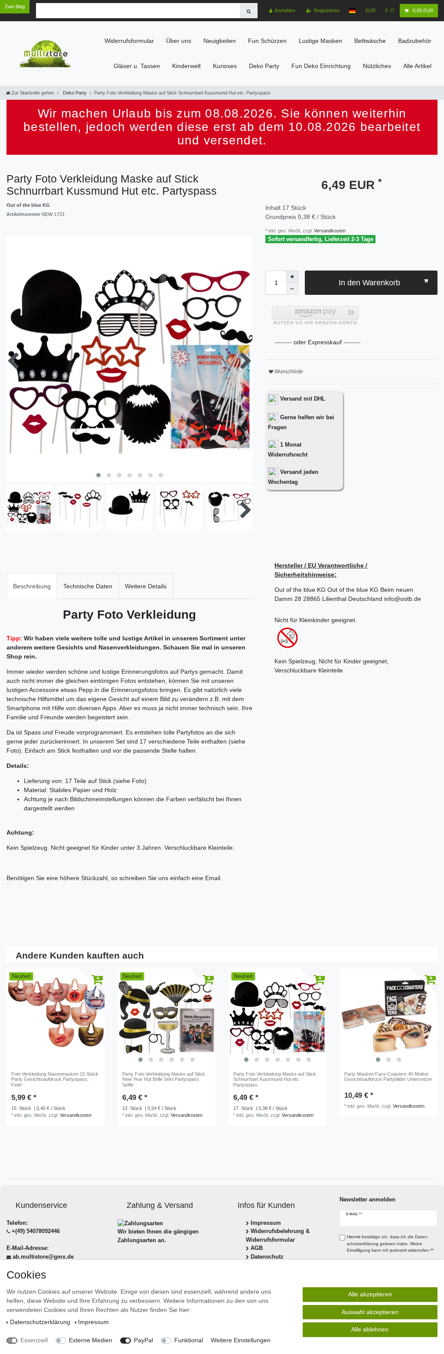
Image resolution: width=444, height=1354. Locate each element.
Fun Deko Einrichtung (321, 65)
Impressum (266, 1223)
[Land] (352, 10)
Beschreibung (32, 586)
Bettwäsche (370, 40)
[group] (166, 1018)
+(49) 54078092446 (36, 1231)
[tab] (32, 586)
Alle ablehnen (369, 1329)
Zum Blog (15, 6)
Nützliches (377, 65)
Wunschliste (288, 372)
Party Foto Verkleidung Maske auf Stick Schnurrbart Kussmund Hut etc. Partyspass (274, 1079)
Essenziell (34, 1340)
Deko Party (264, 65)
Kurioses (225, 65)
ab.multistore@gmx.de (43, 1256)
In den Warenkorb (369, 282)
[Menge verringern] (292, 289)
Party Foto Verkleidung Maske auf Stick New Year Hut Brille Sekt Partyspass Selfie (163, 1079)
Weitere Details (145, 586)
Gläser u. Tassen (137, 65)
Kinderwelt (186, 65)
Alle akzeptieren (370, 1294)
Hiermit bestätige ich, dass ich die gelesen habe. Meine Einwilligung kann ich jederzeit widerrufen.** (390, 1243)
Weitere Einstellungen (241, 1340)
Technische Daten (87, 586)
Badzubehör (414, 40)
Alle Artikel (417, 65)
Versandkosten (329, 230)
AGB (257, 1248)
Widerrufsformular (129, 40)
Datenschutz (267, 1256)
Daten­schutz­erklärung (41, 1321)
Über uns (178, 40)
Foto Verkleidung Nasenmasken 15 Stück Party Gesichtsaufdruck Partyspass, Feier (54, 1079)
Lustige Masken (320, 40)
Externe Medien (90, 1340)
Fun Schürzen (267, 40)
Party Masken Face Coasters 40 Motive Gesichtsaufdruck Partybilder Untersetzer (388, 1076)
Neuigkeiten (219, 40)
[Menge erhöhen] (292, 277)
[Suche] (249, 10)
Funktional (188, 1340)
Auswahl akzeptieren (370, 1311)
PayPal (143, 1340)
